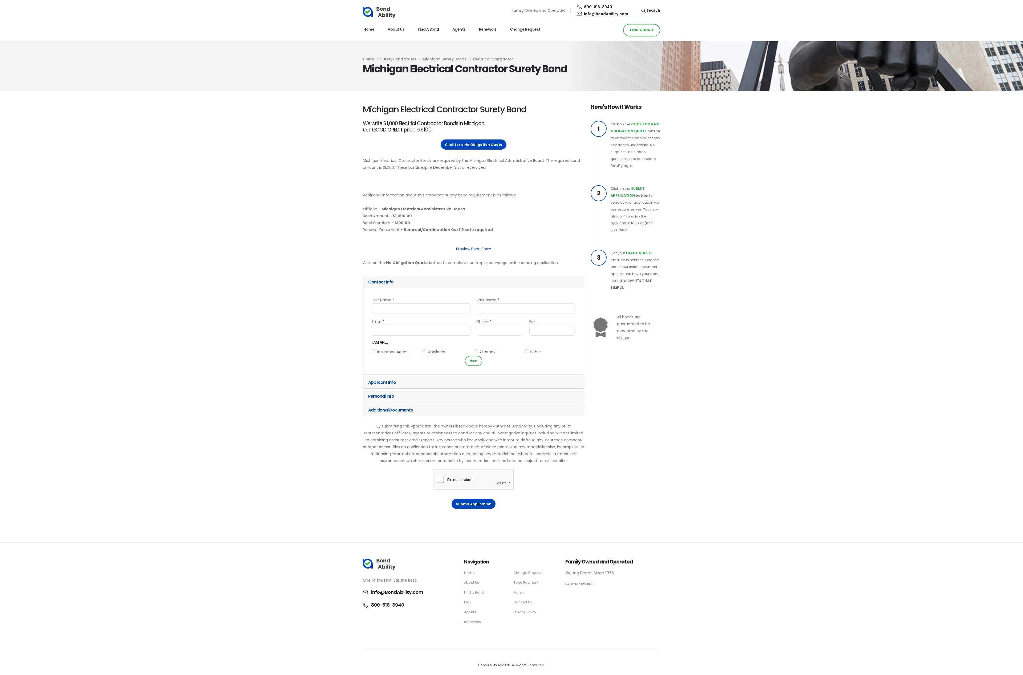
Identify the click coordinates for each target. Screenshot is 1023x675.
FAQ (467, 602)
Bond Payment (525, 582)
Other (535, 352)
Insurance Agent (392, 352)
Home (368, 29)
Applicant (437, 352)
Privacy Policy (524, 612)
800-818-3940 (598, 7)
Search (653, 10)
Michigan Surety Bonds (444, 59)
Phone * (484, 321)
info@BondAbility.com (606, 14)
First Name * (383, 300)
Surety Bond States (398, 59)
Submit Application (474, 504)
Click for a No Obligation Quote (473, 144)
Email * (378, 321)
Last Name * (488, 300)
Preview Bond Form (473, 249)
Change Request (525, 29)
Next (473, 361)
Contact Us (522, 602)
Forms (518, 592)
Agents (459, 29)
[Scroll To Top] (1013, 669)
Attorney (487, 352)
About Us (396, 29)
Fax (532, 321)
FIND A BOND (641, 30)
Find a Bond (428, 29)
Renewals (488, 29)
